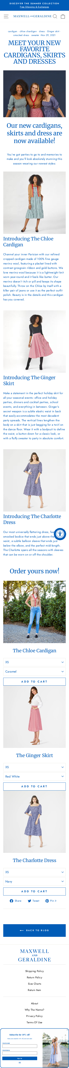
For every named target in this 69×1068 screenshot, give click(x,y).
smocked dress (21, 35)
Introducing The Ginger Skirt (29, 380)
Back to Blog (37, 930)
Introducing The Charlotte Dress (32, 519)
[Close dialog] (67, 1030)
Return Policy (34, 977)
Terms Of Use (34, 1022)
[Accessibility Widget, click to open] (60, 534)
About (34, 1003)
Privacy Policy (34, 1016)
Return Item (34, 990)
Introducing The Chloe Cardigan (28, 242)
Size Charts (34, 984)
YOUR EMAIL (6, 1050)
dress (42, 31)
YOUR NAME (6, 1043)
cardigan (12, 31)
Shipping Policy (34, 971)
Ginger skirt (53, 31)
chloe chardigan (28, 31)
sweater (35, 35)
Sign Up (19, 1058)
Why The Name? (34, 1010)
